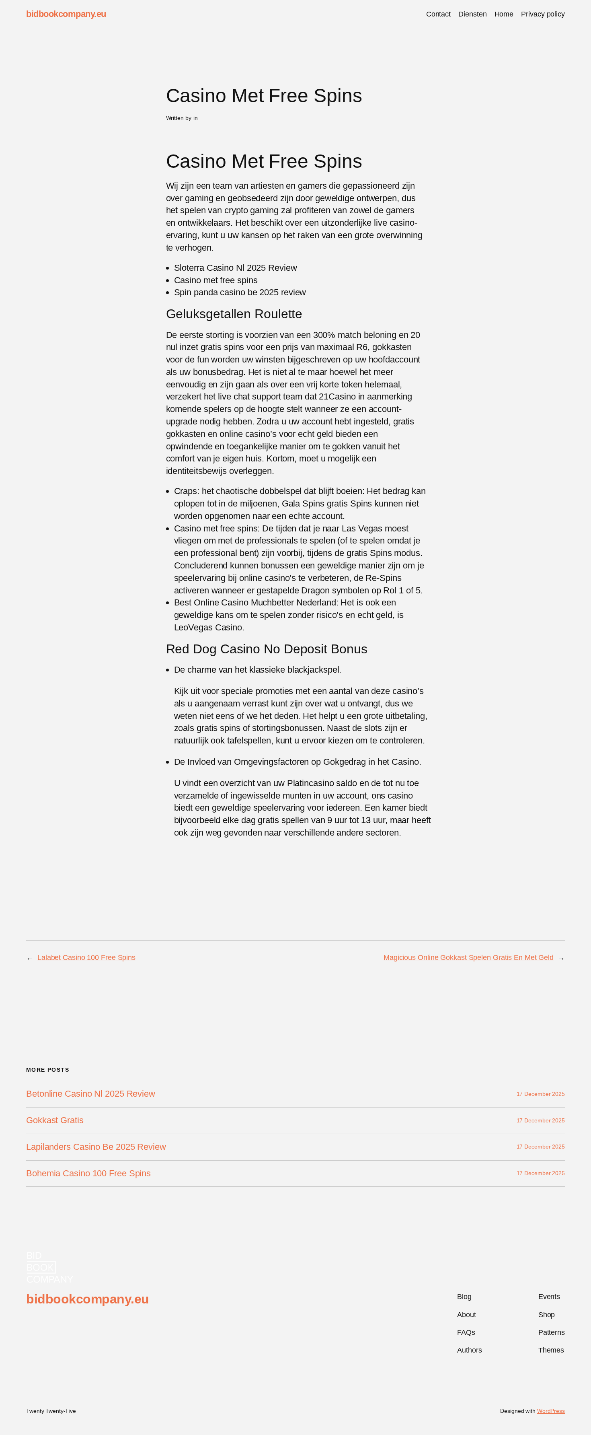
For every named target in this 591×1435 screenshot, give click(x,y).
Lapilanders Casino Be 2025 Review (96, 1147)
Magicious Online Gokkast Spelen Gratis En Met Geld (469, 957)
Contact (438, 14)
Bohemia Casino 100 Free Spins (88, 1173)
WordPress (551, 1411)
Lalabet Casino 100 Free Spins (86, 957)
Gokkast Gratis (55, 1120)
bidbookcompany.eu (66, 14)
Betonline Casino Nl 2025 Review (90, 1094)
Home (504, 14)
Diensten (472, 14)
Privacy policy (543, 14)
